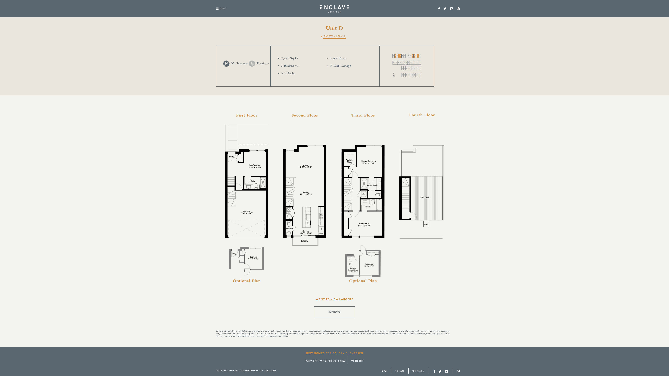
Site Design (418, 371)
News (384, 371)
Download (334, 312)
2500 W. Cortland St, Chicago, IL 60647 (325, 361)
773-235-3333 (357, 361)
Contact (399, 371)
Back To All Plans (334, 36)
